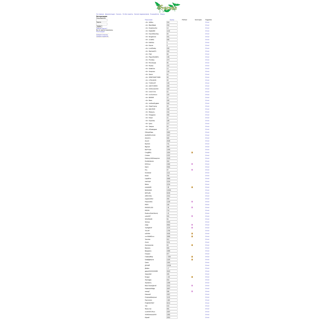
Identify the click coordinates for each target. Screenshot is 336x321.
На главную (100, 14)
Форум (162, 14)
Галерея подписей (102, 36)
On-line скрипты (128, 14)
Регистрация (100, 31)
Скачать (118, 14)
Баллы (172, 20)
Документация (110, 14)
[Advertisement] (104, 63)
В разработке (154, 14)
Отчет (207, 22)
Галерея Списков (102, 35)
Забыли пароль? (101, 28)
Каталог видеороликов (141, 14)
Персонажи (148, 20)
